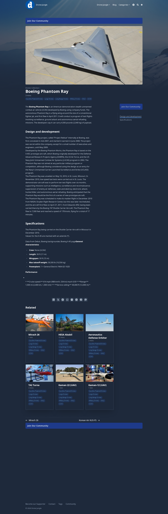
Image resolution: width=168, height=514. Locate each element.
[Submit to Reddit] (63, 300)
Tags (61, 504)
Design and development (130, 116)
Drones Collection (32, 88)
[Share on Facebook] (81, 300)
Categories (123, 5)
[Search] (138, 5)
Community (71, 504)
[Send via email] (85, 300)
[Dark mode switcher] (142, 5)
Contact (52, 504)
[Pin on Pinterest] (76, 300)
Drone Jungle (41, 5)
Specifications (126, 120)
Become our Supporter (35, 504)
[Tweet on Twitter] (58, 300)
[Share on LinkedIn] (53, 300)
